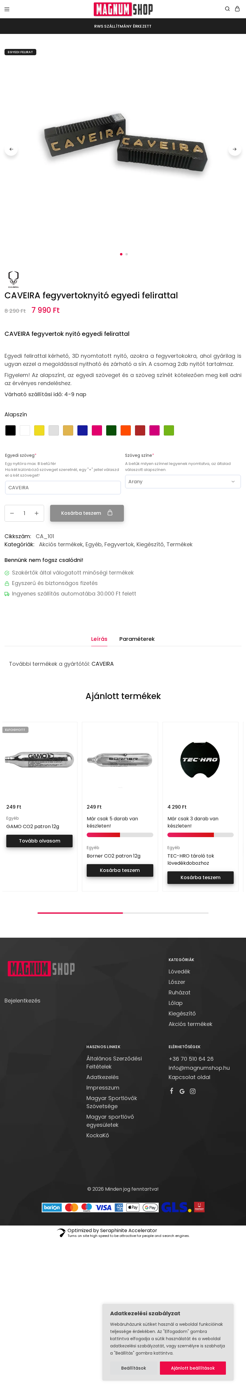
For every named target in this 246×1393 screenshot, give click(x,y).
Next (235, 149)
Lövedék (179, 971)
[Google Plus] (182, 1092)
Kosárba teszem (81, 513)
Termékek (179, 544)
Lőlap (176, 1003)
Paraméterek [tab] (137, 639)
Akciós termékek (61, 544)
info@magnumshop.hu (199, 1068)
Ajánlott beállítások (193, 1368)
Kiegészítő (150, 544)
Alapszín (15, 414)
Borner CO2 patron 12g (113, 855)
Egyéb (94, 544)
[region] (168, 1342)
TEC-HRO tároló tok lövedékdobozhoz (190, 859)
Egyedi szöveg (31, 455)
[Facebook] (171, 1091)
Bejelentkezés (22, 1000)
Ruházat (179, 992)
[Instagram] (192, 1092)
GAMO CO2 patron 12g (32, 826)
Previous (11, 149)
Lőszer (177, 982)
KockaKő (97, 1135)
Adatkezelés (102, 1077)
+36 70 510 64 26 (191, 1059)
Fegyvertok (119, 544)
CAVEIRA (103, 664)
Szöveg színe (150, 455)
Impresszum (102, 1087)
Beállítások (133, 1368)
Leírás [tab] (99, 639)
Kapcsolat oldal (189, 1077)
